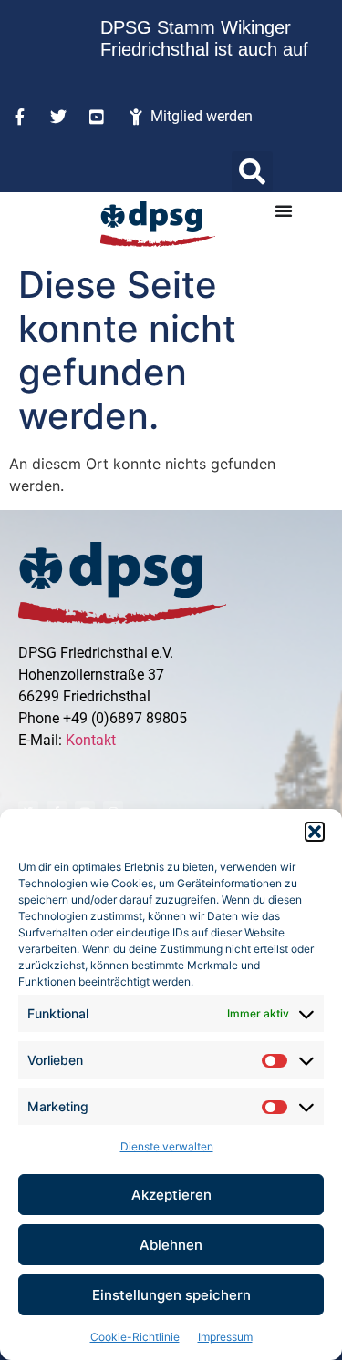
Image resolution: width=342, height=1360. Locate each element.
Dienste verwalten (166, 1146)
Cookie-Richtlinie (135, 1337)
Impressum (225, 1337)
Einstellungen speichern (171, 1295)
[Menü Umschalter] (284, 210)
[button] (315, 832)
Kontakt (91, 740)
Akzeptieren (171, 1194)
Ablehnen (171, 1244)
